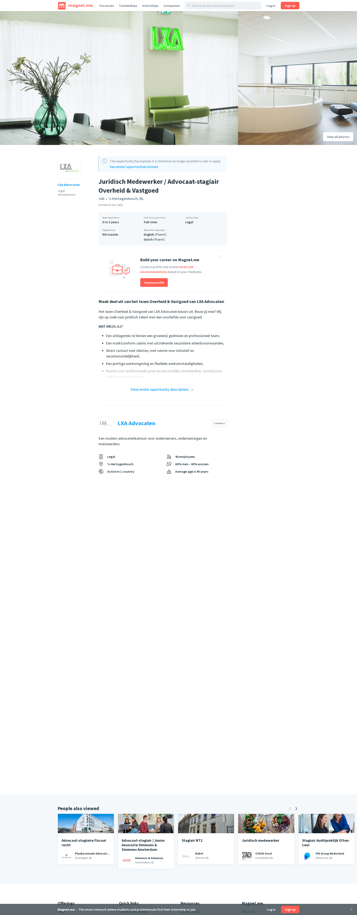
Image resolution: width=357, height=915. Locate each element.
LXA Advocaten (69, 185)
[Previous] (290, 809)
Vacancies (106, 6)
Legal (189, 222)
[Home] (75, 5)
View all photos (338, 137)
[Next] (296, 809)
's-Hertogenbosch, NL (126, 198)
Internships (150, 6)
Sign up (290, 6)
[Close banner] (221, 256)
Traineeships (128, 6)
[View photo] (119, 78)
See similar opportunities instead (134, 167)
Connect (219, 423)
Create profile (154, 282)
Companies (171, 6)
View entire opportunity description (160, 389)
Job (102, 198)
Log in (270, 6)
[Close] (351, 909)
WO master (110, 234)
